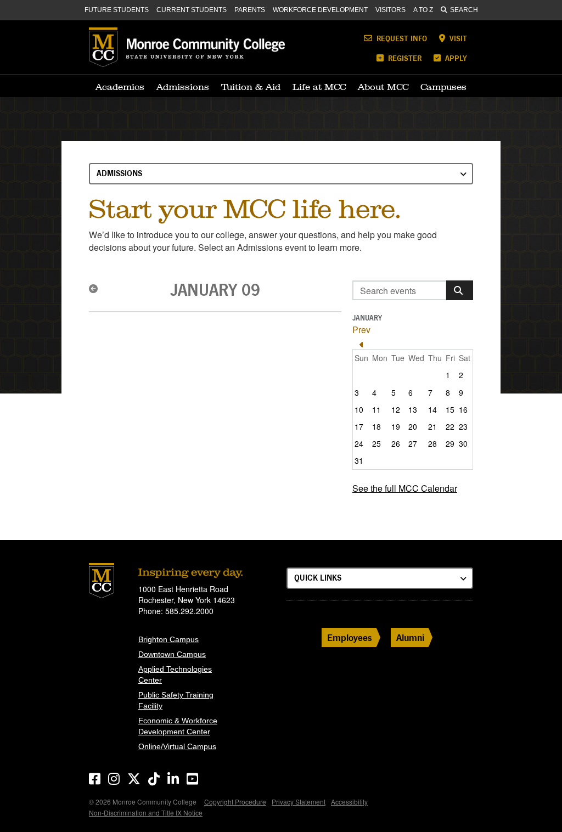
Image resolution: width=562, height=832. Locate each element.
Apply (455, 58)
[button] (95, 288)
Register (404, 58)
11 (376, 409)
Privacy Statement (298, 801)
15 (450, 409)
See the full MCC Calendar (404, 488)
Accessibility (349, 801)
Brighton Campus (168, 639)
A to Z (423, 10)
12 (395, 409)
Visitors (390, 10)
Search (464, 10)
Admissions (182, 86)
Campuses (443, 86)
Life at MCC (319, 86)
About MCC (383, 86)
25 (376, 443)
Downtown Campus (172, 654)
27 (412, 443)
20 (412, 426)
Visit (457, 38)
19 (395, 426)
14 (432, 409)
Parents (249, 10)
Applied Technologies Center (175, 674)
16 (463, 409)
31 (359, 460)
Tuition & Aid (250, 86)
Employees (349, 637)
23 (463, 426)
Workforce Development (320, 10)
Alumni (410, 637)
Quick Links (317, 577)
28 (432, 443)
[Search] (459, 290)
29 (450, 443)
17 (359, 426)
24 (359, 443)
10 (359, 409)
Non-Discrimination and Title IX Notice (146, 812)
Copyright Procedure (235, 801)
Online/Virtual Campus (177, 746)
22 (450, 426)
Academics (119, 86)
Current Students (191, 10)
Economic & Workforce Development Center (177, 726)
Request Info (400, 38)
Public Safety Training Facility (175, 700)
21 (432, 426)
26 (395, 443)
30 (463, 443)
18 (376, 426)
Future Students (117, 10)
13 (412, 409)
